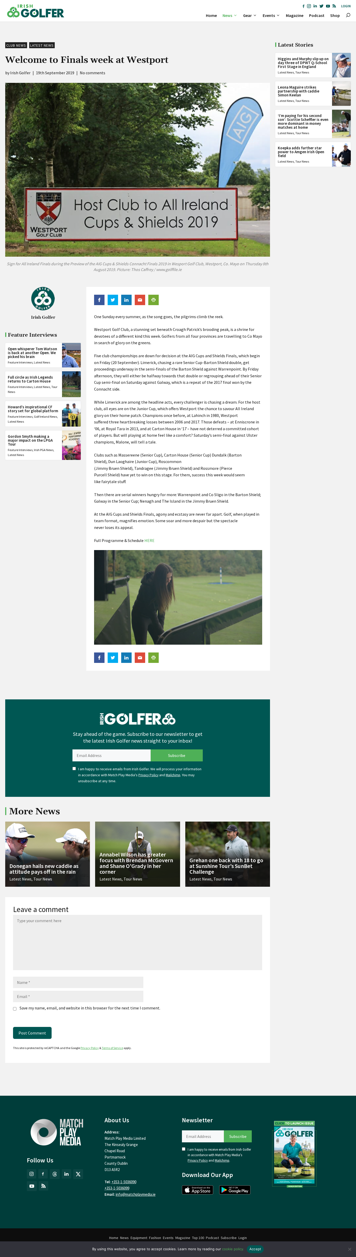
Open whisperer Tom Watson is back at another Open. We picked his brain (32, 352)
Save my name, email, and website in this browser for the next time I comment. (90, 1007)
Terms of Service (112, 1048)
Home (211, 15)
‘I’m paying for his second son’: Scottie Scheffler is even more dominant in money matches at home (303, 121)
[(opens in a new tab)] (294, 1153)
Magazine (294, 15)
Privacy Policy (148, 775)
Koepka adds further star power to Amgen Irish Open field (301, 151)
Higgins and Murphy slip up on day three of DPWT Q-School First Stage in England (303, 62)
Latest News (42, 45)
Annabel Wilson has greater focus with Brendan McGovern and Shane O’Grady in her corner (136, 863)
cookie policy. (233, 1249)
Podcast (316, 15)
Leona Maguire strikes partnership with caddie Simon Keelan (298, 91)
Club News (16, 45)
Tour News (302, 72)
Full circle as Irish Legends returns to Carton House (30, 379)
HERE (149, 540)
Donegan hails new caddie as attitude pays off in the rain (43, 868)
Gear (247, 15)
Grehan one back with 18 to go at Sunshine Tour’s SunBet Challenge (226, 866)
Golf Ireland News (45, 416)
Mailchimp (173, 775)
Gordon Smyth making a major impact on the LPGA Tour (30, 440)
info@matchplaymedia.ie (136, 1194)
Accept (255, 1249)
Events (269, 15)
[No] (349, 1249)
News (227, 15)
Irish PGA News (43, 450)
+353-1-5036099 (117, 1188)
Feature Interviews (20, 362)
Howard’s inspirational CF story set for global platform (33, 408)
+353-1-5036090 (124, 1181)
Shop (335, 15)
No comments (92, 72)
